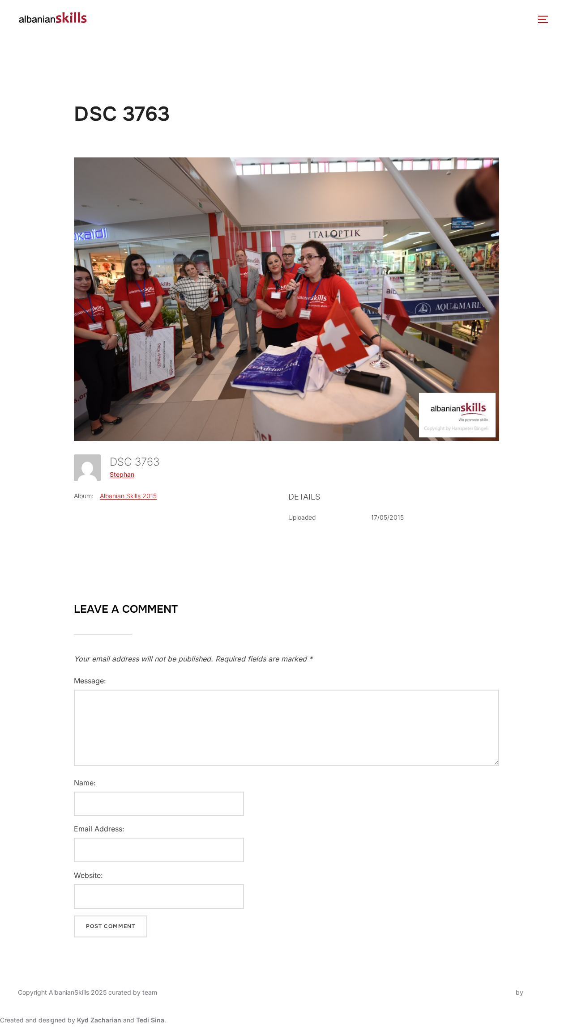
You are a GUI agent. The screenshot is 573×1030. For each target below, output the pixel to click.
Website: (88, 875)
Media (342, 19)
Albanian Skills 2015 (128, 496)
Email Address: (99, 828)
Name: (85, 782)
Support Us (461, 19)
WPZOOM (540, 992)
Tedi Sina (150, 1020)
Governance (167, 19)
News (211, 19)
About (113, 19)
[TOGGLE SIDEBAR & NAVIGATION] (546, 19)
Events (245, 19)
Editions (294, 19)
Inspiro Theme (493, 992)
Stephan (122, 474)
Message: (90, 680)
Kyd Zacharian (99, 1020)
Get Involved (397, 19)
